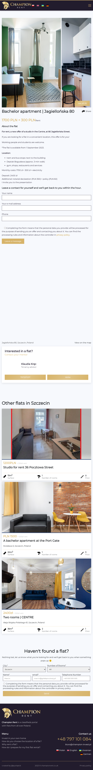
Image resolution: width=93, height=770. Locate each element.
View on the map (83, 343)
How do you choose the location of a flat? (22, 741)
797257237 (25, 377)
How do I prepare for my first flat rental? (21, 747)
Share (88, 111)
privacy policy (63, 235)
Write (67, 377)
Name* (6, 675)
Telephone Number (71, 675)
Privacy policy (85, 766)
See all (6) (82, 103)
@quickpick (16, 766)
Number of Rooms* (56, 665)
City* (5, 665)
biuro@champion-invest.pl (78, 744)
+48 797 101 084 (74, 739)
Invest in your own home (14, 738)
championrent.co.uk (49, 766)
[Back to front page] (21, 717)
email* (35, 675)
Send (46, 693)
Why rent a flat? (9, 744)
